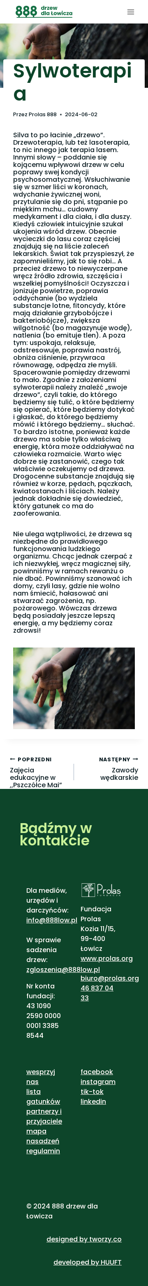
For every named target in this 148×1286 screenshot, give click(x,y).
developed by (77, 1262)
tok (98, 1091)
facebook (97, 1072)
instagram (98, 1082)
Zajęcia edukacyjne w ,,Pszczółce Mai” (36, 772)
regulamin (43, 1151)
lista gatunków (43, 1096)
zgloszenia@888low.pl (63, 969)
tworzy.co (105, 1239)
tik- (86, 1091)
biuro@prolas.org (110, 978)
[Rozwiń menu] (130, 11)
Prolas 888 (43, 114)
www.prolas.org (107, 958)
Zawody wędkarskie (118, 768)
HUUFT (111, 1262)
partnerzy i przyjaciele (44, 1116)
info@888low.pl (51, 920)
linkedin (93, 1101)
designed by (67, 1239)
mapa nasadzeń (42, 1136)
